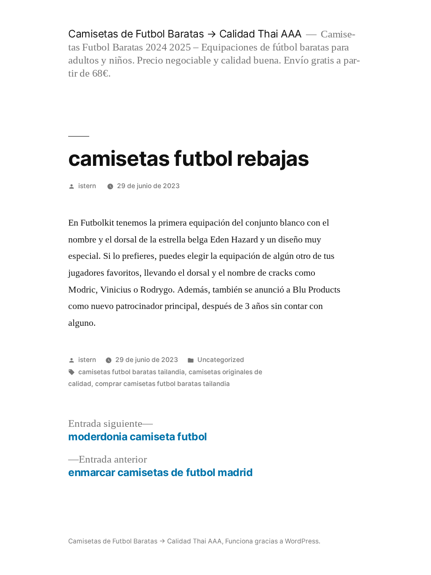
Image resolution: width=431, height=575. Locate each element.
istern (87, 186)
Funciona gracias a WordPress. (272, 541)
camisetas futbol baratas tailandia (131, 372)
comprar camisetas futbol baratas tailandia (162, 384)
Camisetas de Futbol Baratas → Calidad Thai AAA (184, 33)
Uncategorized (220, 360)
